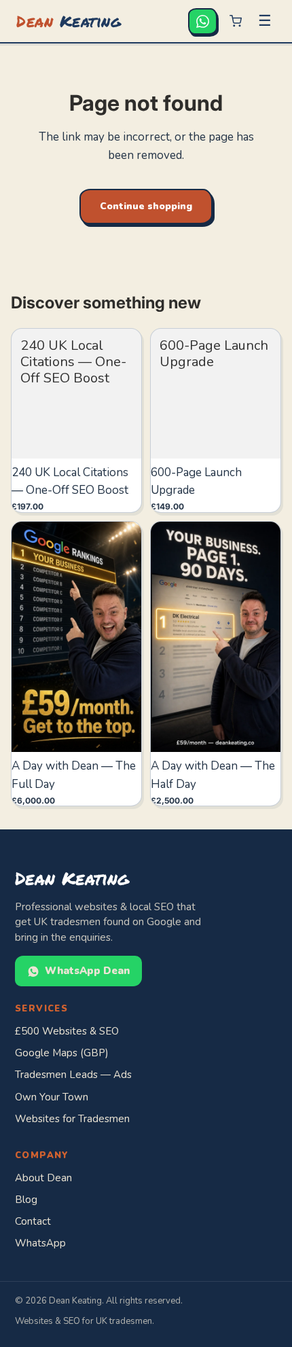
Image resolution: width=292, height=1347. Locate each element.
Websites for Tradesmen (72, 1119)
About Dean (43, 1178)
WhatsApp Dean (87, 970)
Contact (33, 1221)
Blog (26, 1199)
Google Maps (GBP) (62, 1053)
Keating (68, 21)
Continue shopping (146, 206)
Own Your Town (51, 1097)
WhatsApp (40, 1243)
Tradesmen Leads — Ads (73, 1074)
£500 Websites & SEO (67, 1031)
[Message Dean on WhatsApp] (202, 21)
